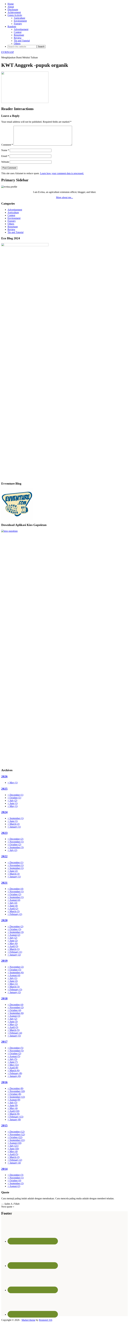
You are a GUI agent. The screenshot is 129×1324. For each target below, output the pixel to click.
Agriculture (13, 212)
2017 (4, 1041)
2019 (4, 960)
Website (5, 162)
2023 (4, 833)
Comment (7, 144)
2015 (4, 1125)
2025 (4, 788)
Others (11, 223)
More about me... (64, 197)
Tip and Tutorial (15, 232)
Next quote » (7, 1206)
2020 (4, 920)
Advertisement (15, 209)
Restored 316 (45, 1320)
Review (11, 229)
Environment (14, 218)
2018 (4, 998)
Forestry (12, 221)
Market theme (28, 1320)
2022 (4, 856)
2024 (4, 812)
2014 (4, 1169)
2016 (4, 1082)
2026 (4, 776)
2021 (4, 882)
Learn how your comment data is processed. (62, 173)
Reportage (13, 226)
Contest (11, 215)
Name (5, 150)
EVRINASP (7, 52)
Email (5, 156)
